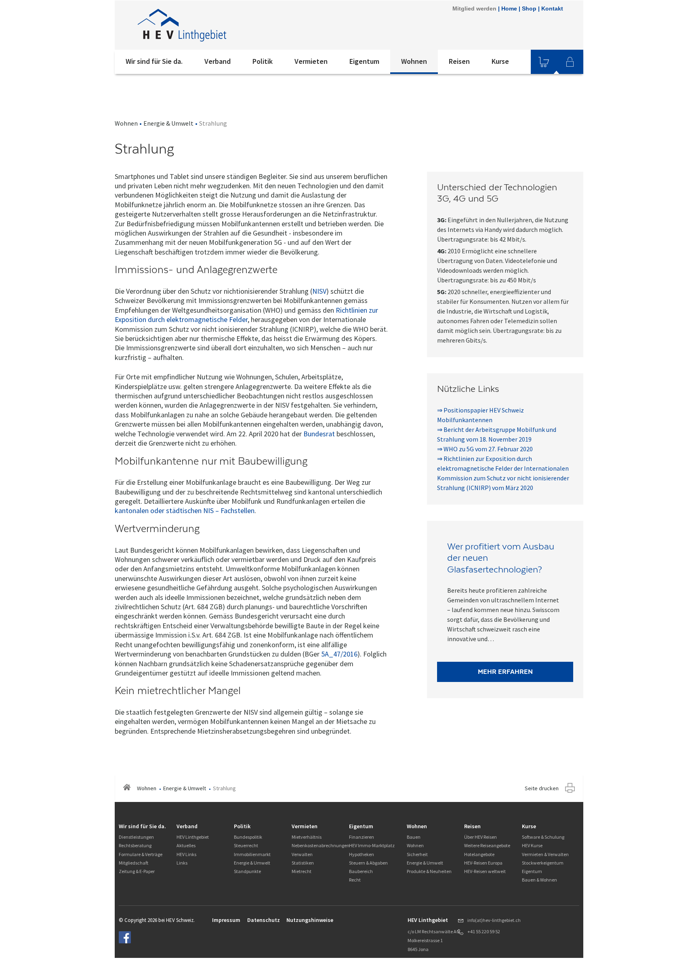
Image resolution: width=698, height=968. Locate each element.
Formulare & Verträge (140, 854)
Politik (262, 61)
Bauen (413, 837)
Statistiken (303, 863)
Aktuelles (186, 845)
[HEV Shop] (544, 62)
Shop (529, 8)
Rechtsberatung (135, 845)
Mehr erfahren (505, 671)
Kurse (500, 61)
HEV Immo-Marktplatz (372, 845)
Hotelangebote (479, 854)
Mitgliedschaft (133, 863)
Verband (217, 61)
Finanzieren (361, 837)
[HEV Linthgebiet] (223, 25)
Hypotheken (361, 854)
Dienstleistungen (136, 837)
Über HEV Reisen (480, 837)
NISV (319, 291)
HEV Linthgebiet (193, 837)
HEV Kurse (532, 845)
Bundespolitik (248, 837)
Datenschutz (263, 920)
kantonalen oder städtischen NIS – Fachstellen (184, 510)
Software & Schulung (543, 837)
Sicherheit (417, 854)
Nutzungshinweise (309, 920)
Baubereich (361, 871)
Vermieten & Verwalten (545, 854)
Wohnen (414, 61)
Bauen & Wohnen (539, 880)
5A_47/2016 (339, 654)
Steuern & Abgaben (368, 863)
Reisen (459, 61)
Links (182, 863)
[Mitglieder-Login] (570, 62)
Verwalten (302, 854)
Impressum (226, 920)
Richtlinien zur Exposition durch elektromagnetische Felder (246, 314)
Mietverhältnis (307, 837)
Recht (355, 880)
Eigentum (364, 61)
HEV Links (186, 854)
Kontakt (552, 8)
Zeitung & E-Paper (137, 871)
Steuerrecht (246, 845)
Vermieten (311, 61)
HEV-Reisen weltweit (485, 871)
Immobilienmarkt (252, 854)
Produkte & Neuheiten (429, 871)
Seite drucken (542, 788)
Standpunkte (247, 871)
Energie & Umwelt (168, 123)
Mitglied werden (474, 8)
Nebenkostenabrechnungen (320, 845)
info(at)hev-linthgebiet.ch (494, 920)
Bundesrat (319, 433)
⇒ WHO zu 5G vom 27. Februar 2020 (485, 449)
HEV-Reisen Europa (483, 863)
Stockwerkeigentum (542, 863)
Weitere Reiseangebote (487, 845)
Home (509, 8)
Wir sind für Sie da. (154, 61)
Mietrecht (301, 871)
